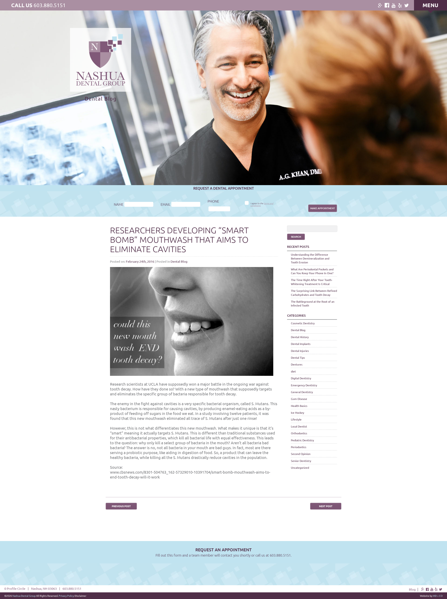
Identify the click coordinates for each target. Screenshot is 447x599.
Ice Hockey (297, 412)
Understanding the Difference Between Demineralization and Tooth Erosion (310, 258)
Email (165, 204)
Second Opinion (300, 453)
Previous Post (121, 506)
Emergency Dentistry (304, 385)
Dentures (296, 364)
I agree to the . (261, 204)
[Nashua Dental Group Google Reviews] (380, 5)
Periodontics (298, 447)
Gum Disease (299, 398)
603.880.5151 (50, 5)
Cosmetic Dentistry (303, 323)
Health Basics (299, 405)
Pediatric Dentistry (302, 440)
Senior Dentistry (301, 460)
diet (293, 371)
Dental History (300, 337)
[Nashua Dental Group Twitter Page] (406, 5)
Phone (213, 201)
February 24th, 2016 (140, 261)
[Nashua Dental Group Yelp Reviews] (400, 5)
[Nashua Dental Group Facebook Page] (387, 5)
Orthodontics (299, 433)
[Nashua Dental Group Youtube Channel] (393, 5)
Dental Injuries (300, 350)
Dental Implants (300, 343)
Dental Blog (179, 261)
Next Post (325, 506)
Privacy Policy (66, 595)
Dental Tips (298, 357)
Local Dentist (299, 426)
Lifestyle (296, 419)
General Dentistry (302, 392)
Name (118, 204)
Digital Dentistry (301, 378)
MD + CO (438, 595)
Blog (412, 589)
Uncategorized (300, 467)
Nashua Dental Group (24, 595)
